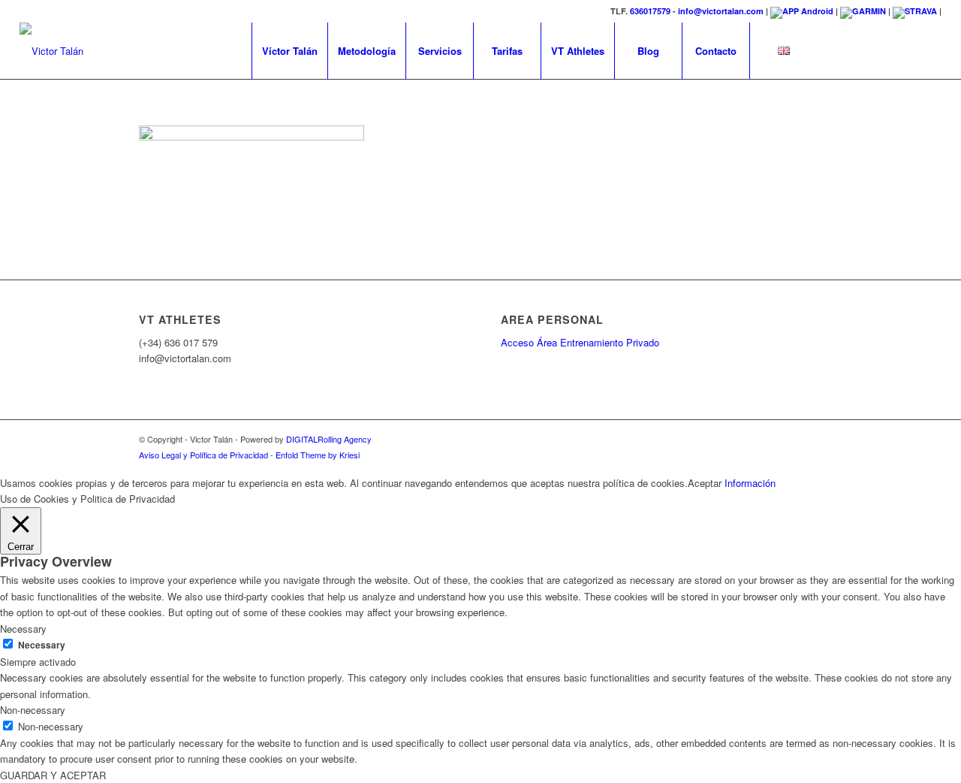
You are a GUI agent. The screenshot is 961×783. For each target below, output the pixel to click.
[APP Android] (801, 11)
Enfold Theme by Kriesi (318, 455)
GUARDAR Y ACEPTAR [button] (53, 775)
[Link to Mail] (930, 50)
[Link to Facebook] (840, 50)
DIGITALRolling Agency (329, 439)
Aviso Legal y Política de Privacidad (203, 455)
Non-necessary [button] (32, 710)
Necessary (41, 645)
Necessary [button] (23, 628)
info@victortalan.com (721, 11)
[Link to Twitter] (885, 50)
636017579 (650, 11)
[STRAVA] (915, 11)
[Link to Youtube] (907, 50)
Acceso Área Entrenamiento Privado (580, 342)
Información (750, 483)
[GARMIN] (863, 11)
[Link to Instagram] (862, 50)
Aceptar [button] (705, 483)
